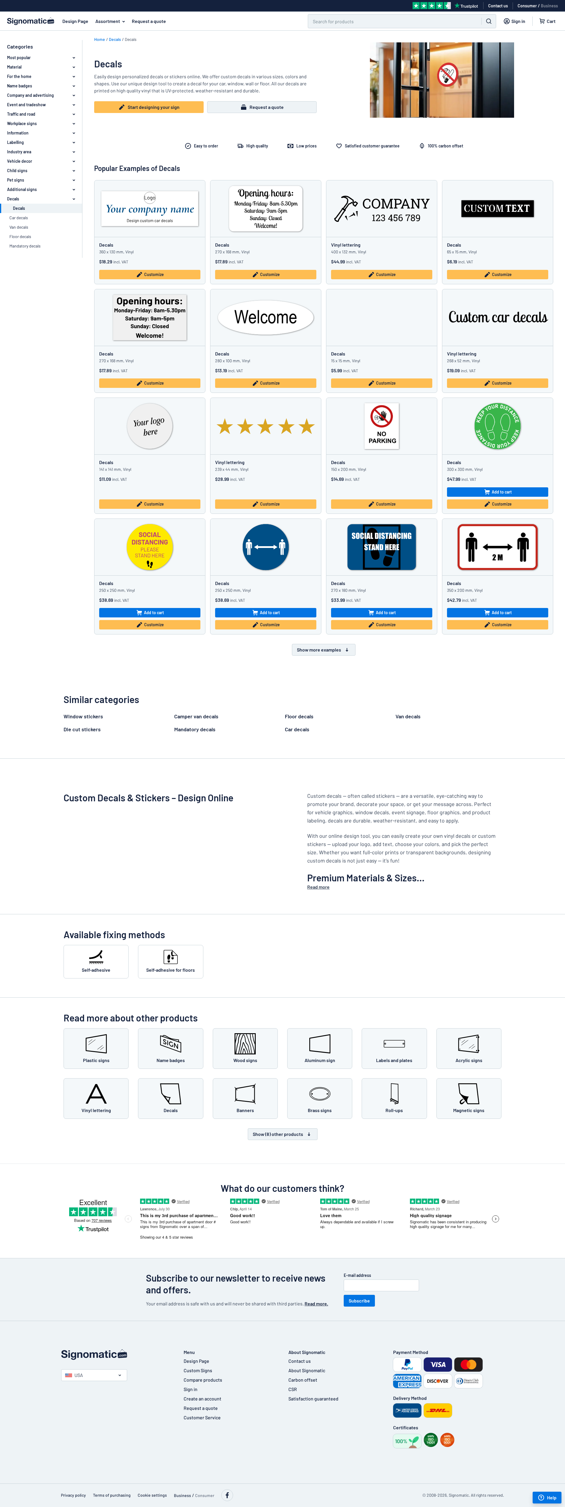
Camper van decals (196, 716)
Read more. (316, 1303)
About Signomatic (306, 1370)
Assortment (107, 21)
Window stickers (83, 716)
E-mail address (357, 1275)
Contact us (299, 1361)
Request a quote (149, 21)
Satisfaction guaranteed (313, 1398)
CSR (292, 1389)
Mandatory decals (25, 245)
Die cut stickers (82, 729)
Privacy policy (73, 1495)
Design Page (75, 21)
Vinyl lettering (345, 244)
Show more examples (319, 649)
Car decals (18, 217)
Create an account (202, 1398)
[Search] (489, 21)
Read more (318, 887)
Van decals (18, 227)
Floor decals (20, 236)
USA (78, 1375)
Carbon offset (302, 1380)
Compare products (203, 1380)
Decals (115, 39)
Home (99, 39)
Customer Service (202, 1417)
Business (549, 5)
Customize (154, 274)
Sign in (190, 1389)
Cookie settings (152, 1495)
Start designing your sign (154, 107)
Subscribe (359, 1300)
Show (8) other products (278, 1134)
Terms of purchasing (112, 1495)
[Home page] (116, 1354)
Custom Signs (198, 1370)
